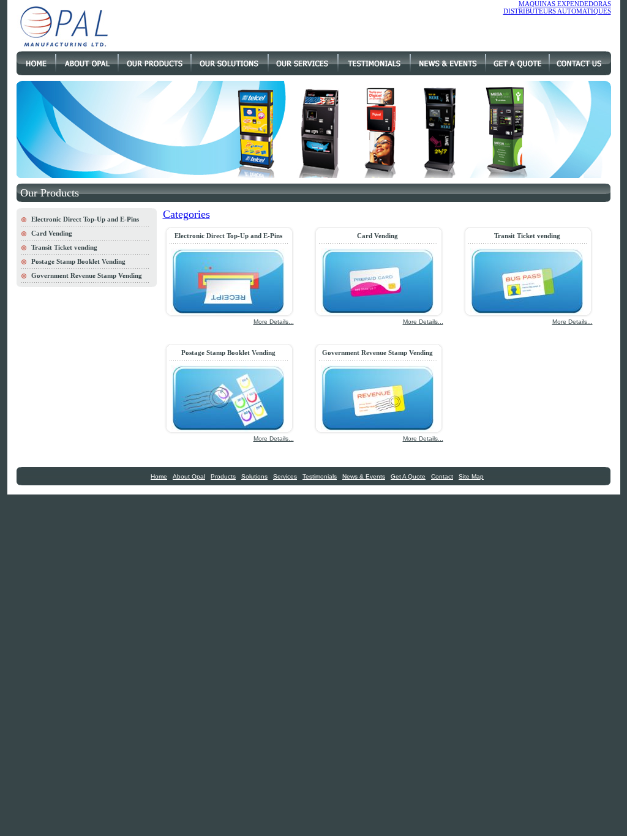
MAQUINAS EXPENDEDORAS (565, 3)
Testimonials (319, 476)
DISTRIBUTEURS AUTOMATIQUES (557, 11)
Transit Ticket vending (64, 247)
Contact (442, 476)
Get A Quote (408, 476)
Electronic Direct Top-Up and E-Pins (85, 219)
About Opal (189, 476)
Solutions (254, 476)
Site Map (471, 476)
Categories (186, 214)
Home (159, 476)
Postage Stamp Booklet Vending (78, 261)
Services (285, 476)
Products (223, 476)
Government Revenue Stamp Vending (86, 275)
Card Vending (51, 233)
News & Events (363, 476)
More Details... (273, 321)
